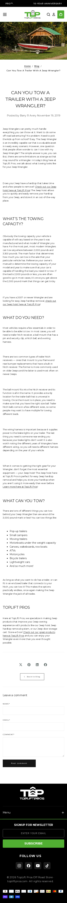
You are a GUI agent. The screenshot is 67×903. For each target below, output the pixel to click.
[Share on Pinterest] (29, 664)
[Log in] (54, 14)
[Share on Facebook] (45, 664)
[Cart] (60, 15)
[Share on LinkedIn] (37, 664)
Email (6, 720)
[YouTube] (37, 865)
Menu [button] (6, 812)
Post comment (19, 763)
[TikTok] (47, 865)
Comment (8, 735)
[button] (5, 14)
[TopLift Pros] (32, 793)
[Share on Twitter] (20, 664)
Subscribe (33, 843)
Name (6, 704)
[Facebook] (28, 865)
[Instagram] (19, 865)
